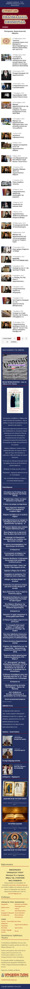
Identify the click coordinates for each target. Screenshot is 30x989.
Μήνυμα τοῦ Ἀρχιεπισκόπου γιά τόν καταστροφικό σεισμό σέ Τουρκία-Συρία (19, 238)
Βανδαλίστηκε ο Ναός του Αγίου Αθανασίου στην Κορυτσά (15, 500)
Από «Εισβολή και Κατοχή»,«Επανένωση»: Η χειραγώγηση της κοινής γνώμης (15, 694)
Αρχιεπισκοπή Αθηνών (21, 924)
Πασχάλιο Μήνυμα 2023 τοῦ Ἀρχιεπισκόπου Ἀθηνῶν (18, 171)
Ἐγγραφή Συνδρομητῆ (13, 2)
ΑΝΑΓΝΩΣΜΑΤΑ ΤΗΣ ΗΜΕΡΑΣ (13, 350)
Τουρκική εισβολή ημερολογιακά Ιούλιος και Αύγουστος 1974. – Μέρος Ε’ (15, 657)
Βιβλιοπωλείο (5, 907)
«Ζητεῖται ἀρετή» (19, 750)
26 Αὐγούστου (15, 611)
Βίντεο (17, 931)
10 (7, 342)
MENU (6, 27)
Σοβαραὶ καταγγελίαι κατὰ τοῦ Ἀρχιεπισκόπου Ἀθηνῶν (19, 147)
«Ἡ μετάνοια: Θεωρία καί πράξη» (20, 738)
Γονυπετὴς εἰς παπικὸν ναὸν (17, 205)
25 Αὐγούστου (15, 682)
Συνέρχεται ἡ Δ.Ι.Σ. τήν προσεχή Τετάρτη (20, 269)
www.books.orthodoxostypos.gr (18, 885)
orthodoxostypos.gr (18, 480)
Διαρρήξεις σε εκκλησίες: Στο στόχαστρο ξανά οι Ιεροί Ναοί (15, 575)
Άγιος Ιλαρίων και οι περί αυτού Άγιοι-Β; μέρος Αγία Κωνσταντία (15, 533)
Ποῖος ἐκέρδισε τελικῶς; (18, 183)
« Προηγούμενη (7, 338)
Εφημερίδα (4, 904)
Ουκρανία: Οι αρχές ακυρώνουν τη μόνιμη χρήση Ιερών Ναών (15, 615)
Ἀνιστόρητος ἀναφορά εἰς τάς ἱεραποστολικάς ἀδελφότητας (20, 302)
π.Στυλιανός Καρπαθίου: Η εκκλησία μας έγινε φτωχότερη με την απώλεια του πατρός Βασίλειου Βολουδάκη (20, 61)
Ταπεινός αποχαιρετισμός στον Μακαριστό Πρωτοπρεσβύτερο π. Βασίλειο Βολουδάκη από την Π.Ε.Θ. (20, 45)
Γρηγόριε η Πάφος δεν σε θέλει (15, 571)
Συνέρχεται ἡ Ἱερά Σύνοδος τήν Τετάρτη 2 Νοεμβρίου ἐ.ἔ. (20, 315)
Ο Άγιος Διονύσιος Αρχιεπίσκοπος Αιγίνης (15, 642)
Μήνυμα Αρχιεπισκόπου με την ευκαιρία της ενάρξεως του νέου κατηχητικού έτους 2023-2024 (20, 109)
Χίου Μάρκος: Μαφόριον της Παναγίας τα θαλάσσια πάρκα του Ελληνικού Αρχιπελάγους (15, 605)
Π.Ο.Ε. (3, 910)
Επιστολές (4, 928)
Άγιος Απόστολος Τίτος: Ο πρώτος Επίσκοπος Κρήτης (15, 592)
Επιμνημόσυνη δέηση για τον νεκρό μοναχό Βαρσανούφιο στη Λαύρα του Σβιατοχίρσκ (15, 598)
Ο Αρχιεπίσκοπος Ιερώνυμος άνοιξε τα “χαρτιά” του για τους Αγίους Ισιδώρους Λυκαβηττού (20, 327)
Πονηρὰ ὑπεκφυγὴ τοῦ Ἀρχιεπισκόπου (20, 74)
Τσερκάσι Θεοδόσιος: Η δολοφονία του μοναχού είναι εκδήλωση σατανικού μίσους (15, 560)
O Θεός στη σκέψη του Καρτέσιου (15, 504)
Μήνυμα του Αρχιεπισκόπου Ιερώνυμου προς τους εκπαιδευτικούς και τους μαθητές (20, 124)
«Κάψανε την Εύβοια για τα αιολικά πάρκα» (15, 515)
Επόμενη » (14, 342)
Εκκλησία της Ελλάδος (21, 904)
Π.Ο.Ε (21, 2)
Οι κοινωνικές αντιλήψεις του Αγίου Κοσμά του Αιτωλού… (15, 554)
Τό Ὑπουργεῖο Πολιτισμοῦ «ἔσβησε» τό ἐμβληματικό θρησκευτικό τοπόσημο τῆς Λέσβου (15, 628)
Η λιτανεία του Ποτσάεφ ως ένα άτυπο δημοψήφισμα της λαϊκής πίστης (15, 493)
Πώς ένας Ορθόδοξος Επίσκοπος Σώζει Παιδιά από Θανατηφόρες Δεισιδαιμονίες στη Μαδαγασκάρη (15, 636)
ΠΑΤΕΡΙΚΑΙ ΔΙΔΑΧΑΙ (15, 824)
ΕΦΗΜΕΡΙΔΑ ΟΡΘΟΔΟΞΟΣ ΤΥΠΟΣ (15, 3)
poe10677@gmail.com (14, 893)
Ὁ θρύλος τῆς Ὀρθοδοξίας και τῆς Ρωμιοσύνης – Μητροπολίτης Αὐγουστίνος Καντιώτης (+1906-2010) (15, 649)
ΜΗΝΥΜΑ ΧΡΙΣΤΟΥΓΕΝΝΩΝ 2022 (20, 259)
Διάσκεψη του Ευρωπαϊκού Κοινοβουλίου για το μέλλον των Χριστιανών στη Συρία (15, 539)
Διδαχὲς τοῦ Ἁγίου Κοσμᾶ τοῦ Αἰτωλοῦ (15, 580)
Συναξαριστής (5, 915)
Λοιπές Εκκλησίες (20, 913)
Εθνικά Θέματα (19, 915)
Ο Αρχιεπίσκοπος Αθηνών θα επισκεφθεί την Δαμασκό (18, 194)
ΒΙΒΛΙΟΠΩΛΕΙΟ (15, 5)
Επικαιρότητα (19, 917)
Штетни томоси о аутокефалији (20, 767)
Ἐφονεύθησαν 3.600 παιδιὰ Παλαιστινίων (19, 96)
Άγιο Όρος (18, 921)
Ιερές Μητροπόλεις (20, 910)
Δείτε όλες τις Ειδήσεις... (7, 701)
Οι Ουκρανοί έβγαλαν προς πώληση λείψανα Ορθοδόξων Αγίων (15, 528)
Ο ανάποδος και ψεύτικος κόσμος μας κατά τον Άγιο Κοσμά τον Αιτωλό (15, 586)
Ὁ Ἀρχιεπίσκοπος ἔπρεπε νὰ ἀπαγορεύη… (18, 290)
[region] (15, 20)
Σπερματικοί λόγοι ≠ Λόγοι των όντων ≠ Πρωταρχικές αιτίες (15, 566)
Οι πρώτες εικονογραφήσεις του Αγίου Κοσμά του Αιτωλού (15, 545)
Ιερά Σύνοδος (18, 928)
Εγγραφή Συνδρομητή (7, 913)
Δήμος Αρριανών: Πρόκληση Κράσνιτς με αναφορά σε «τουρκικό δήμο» (15, 509)
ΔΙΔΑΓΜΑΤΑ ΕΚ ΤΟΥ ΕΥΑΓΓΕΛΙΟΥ (15, 799)
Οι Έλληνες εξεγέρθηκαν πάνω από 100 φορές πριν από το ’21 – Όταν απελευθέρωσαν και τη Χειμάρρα (15, 676)
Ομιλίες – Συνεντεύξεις (7, 921)
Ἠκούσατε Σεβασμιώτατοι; (18, 136)
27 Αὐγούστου (15, 550)
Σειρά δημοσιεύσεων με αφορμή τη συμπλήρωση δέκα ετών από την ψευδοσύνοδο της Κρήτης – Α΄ (15, 521)
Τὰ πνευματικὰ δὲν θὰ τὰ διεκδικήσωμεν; (20, 226)
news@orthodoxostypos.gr (9, 980)
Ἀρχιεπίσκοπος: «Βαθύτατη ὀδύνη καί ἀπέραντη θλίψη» (20, 215)
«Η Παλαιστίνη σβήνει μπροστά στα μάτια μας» (15, 620)
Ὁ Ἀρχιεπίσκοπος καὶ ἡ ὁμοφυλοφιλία (20, 86)
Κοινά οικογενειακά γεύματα (15, 699)
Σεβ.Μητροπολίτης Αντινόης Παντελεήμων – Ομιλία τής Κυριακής (15, 687)
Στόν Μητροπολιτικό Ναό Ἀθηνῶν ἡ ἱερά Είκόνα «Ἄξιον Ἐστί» (19, 159)
